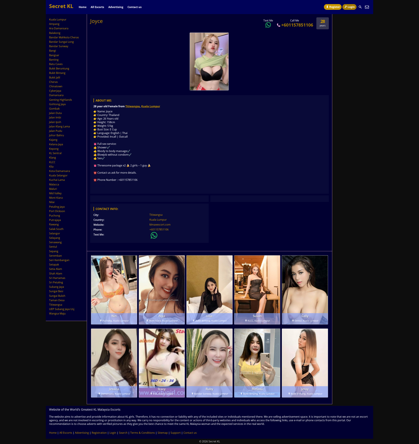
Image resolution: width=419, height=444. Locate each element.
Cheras (53, 82)
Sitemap (163, 433)
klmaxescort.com (160, 224)
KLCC (52, 162)
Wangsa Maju (57, 313)
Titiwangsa (132, 106)
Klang (52, 157)
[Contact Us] (367, 7)
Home (82, 7)
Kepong (54, 149)
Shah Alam (55, 273)
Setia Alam (55, 269)
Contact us (135, 7)
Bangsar (54, 55)
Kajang (53, 140)
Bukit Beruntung (59, 68)
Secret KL (61, 5)
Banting (54, 59)
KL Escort (99, 186)
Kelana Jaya (56, 144)
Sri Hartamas (57, 278)
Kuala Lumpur (150, 106)
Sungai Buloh (57, 296)
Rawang (54, 224)
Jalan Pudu (55, 131)
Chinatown (55, 86)
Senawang (55, 242)
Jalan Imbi (55, 117)
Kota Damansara (59, 171)
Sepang (53, 251)
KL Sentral (55, 153)
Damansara (56, 95)
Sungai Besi (56, 291)
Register (334, 7)
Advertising (115, 7)
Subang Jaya (56, 287)
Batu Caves (56, 64)
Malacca (54, 184)
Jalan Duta (55, 113)
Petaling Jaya (57, 206)
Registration (99, 433)
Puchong (54, 215)
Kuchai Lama (57, 180)
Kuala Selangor (58, 175)
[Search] (360, 7)
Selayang (54, 238)
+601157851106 (297, 25)
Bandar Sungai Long (61, 42)
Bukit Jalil (54, 77)
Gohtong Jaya (57, 104)
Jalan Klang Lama (59, 126)
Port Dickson (57, 211)
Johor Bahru (56, 135)
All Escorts (97, 7)
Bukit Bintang (57, 73)
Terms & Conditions (142, 433)
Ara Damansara (58, 28)
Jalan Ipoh (55, 122)
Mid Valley (55, 193)
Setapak (54, 264)
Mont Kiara (56, 197)
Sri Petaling (56, 282)
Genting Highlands (60, 100)
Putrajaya (55, 220)
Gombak (54, 108)
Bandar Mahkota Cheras (64, 37)
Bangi (52, 50)
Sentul (53, 246)
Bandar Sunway (58, 46)
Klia (51, 166)
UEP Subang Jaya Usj (61, 309)
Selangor (54, 233)
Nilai (52, 202)
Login (351, 7)
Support (176, 433)
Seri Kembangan (59, 260)
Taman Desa (56, 300)
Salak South (56, 229)
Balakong (54, 33)
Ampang (54, 24)
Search (123, 433)
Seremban (55, 255)
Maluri (53, 189)
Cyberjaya (55, 91)
